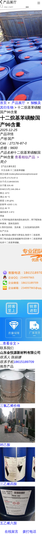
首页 (3, 103)
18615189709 (24, 362)
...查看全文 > (9, 343)
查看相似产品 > (27, 157)
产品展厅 (18, 103)
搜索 (27, 7)
